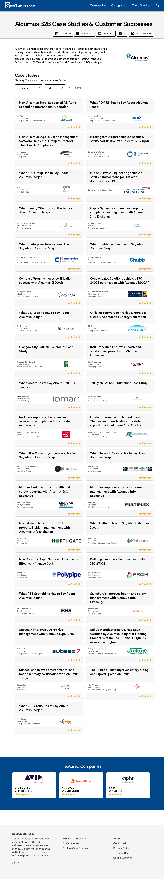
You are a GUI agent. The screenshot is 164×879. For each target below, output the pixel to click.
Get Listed (119, 843)
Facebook (87, 33)
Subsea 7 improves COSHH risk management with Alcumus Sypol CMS (46, 631)
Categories (119, 5)
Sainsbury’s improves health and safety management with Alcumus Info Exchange (118, 597)
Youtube (108, 33)
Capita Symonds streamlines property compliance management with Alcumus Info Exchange (118, 212)
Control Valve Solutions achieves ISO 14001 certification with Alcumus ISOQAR (119, 280)
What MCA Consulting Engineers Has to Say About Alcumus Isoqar (47, 455)
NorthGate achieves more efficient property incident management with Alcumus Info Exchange (44, 527)
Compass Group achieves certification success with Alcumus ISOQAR (45, 280)
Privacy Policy (121, 848)
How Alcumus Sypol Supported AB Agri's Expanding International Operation (48, 104)
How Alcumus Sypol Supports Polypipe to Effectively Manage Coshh (48, 561)
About (117, 838)
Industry (52, 88)
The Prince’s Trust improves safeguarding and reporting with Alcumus (119, 672)
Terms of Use (121, 853)
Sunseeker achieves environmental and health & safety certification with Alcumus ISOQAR (49, 674)
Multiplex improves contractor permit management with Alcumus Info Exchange (116, 491)
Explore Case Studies (75, 848)
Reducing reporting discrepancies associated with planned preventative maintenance (45, 421)
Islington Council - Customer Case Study (118, 383)
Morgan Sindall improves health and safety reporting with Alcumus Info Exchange (44, 491)
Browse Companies (74, 838)
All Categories (71, 843)
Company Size (26, 88)
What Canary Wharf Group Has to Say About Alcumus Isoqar (45, 210)
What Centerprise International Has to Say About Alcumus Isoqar (46, 246)
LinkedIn (66, 33)
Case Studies (141, 5)
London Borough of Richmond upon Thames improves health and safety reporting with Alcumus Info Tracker (115, 421)
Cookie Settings (122, 857)
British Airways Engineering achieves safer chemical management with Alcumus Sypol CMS (116, 177)
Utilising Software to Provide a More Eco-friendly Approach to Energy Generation (119, 314)
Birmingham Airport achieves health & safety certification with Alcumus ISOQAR (119, 139)
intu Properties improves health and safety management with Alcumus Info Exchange (117, 351)
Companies (98, 5)
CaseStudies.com (23, 833)
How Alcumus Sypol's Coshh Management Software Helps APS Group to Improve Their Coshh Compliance (49, 141)
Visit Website (144, 33)
